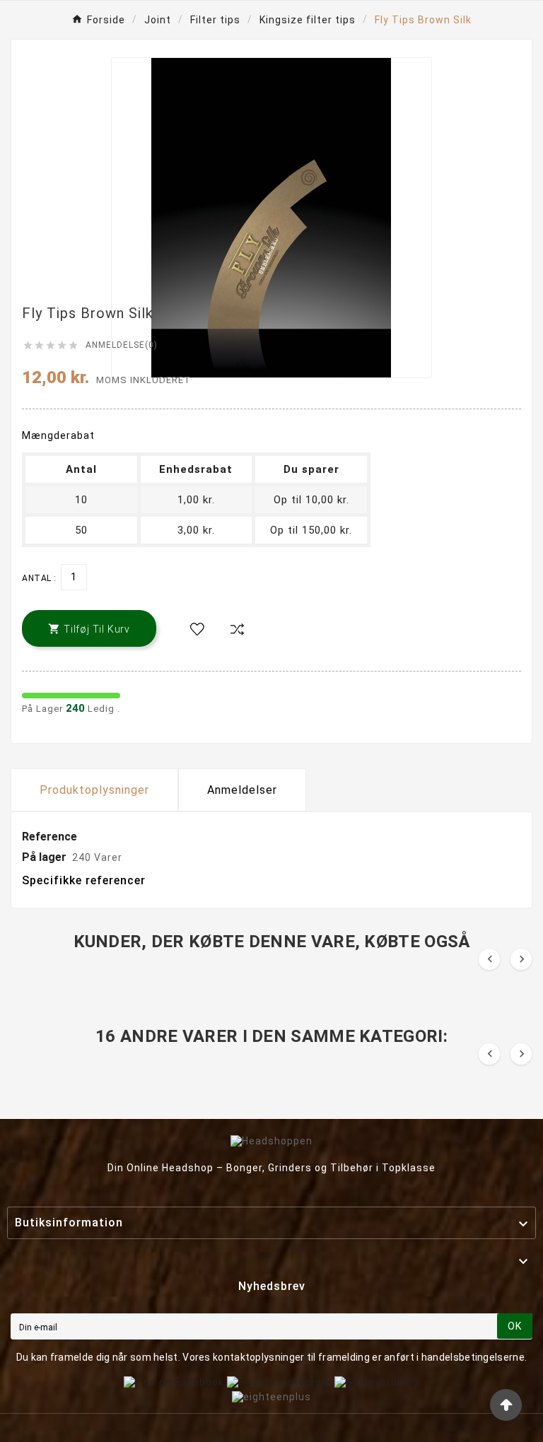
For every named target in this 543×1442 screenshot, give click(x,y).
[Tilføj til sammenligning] (237, 630)
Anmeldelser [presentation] (242, 790)
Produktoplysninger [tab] (94, 790)
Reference (49, 836)
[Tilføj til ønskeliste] (197, 630)
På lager (44, 857)
